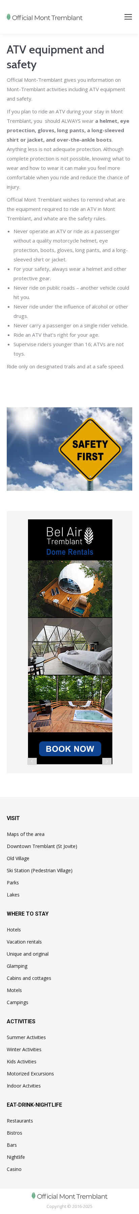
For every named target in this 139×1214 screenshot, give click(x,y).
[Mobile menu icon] (128, 17)
